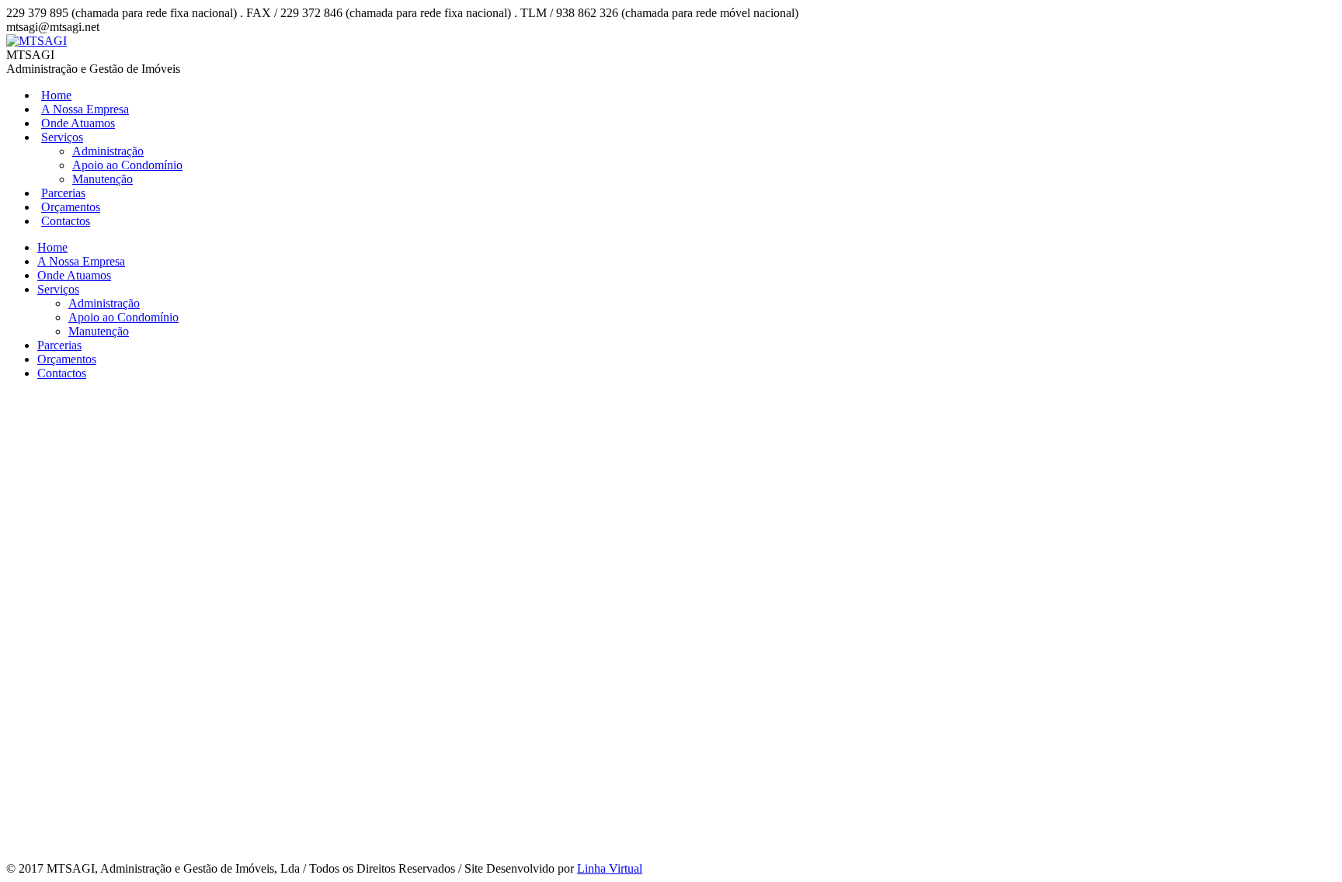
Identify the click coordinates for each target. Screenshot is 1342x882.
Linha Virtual (609, 868)
